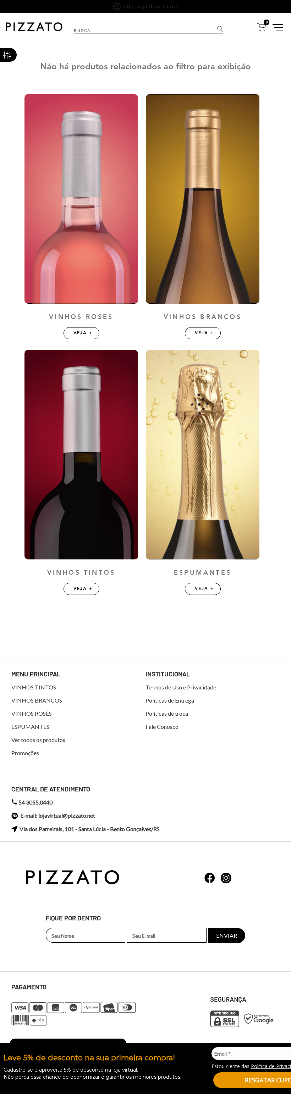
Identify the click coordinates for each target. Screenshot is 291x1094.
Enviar (226, 935)
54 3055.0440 (35, 802)
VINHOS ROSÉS (81, 317)
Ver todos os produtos (38, 740)
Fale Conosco (162, 727)
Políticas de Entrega (170, 700)
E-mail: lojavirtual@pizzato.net (57, 815)
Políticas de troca (167, 713)
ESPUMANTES (202, 573)
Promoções (25, 753)
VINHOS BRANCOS (203, 317)
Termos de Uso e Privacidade (181, 687)
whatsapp (210, 877)
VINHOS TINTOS (81, 573)
